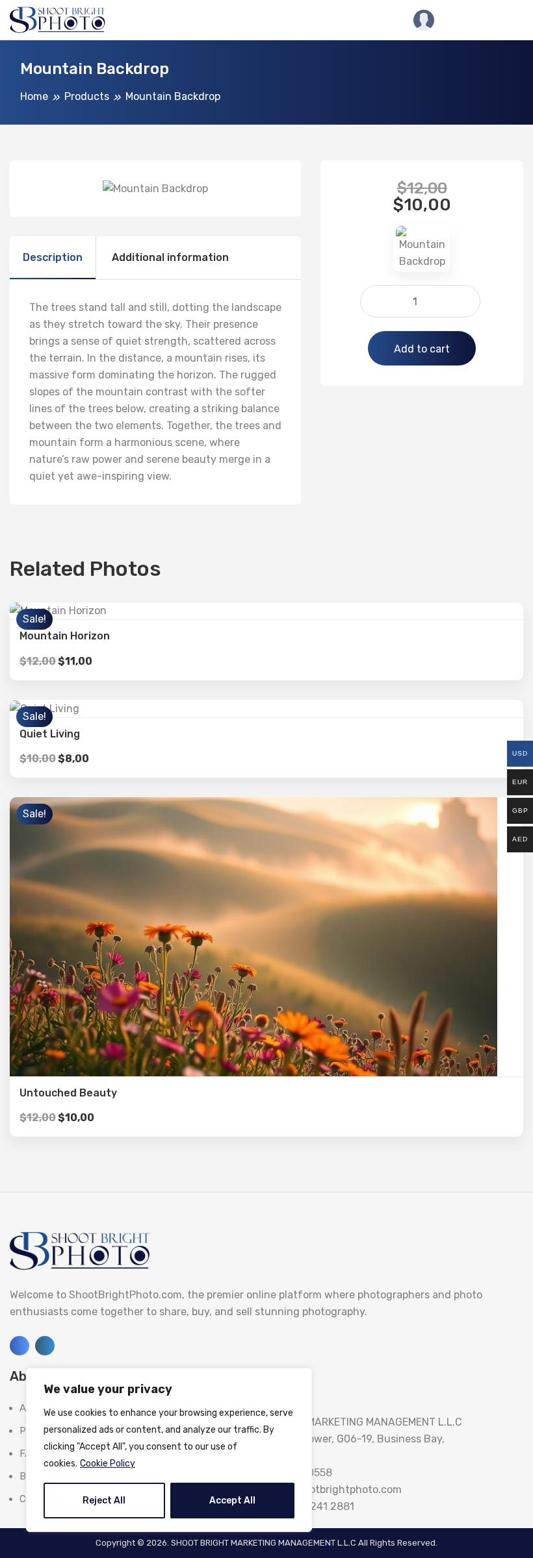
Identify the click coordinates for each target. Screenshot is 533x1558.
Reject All (104, 1500)
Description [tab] (53, 257)
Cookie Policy (107, 1463)
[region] (169, 1450)
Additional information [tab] (170, 257)
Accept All (232, 1500)
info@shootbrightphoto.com (332, 1489)
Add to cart (422, 349)
